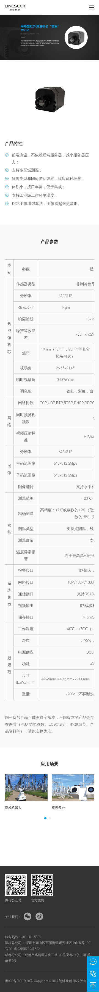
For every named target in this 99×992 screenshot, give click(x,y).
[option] (26, 792)
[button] (45, 818)
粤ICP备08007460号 (19, 981)
